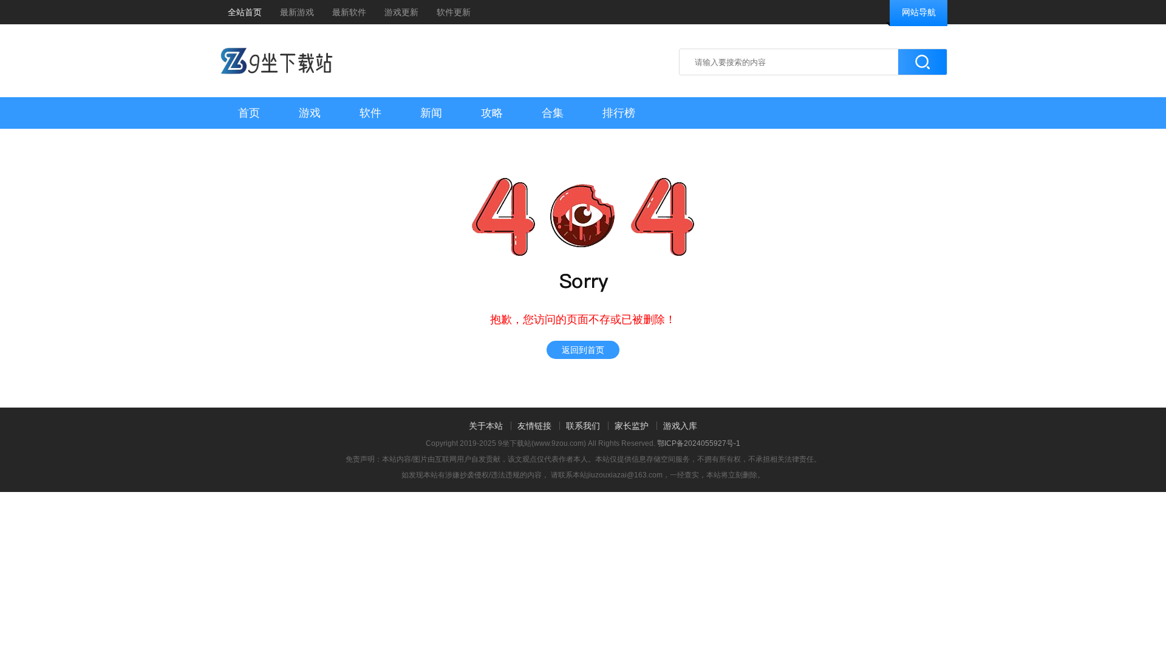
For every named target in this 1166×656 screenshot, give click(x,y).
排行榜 (618, 113)
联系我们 (583, 426)
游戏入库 (680, 426)
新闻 (431, 113)
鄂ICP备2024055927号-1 (698, 443)
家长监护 (632, 426)
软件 (370, 113)
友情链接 (534, 426)
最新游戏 (297, 12)
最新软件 (349, 12)
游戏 (310, 113)
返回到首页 (583, 350)
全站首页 (245, 12)
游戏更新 (401, 12)
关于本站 (486, 426)
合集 (553, 113)
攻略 (492, 113)
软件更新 (454, 12)
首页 (249, 113)
